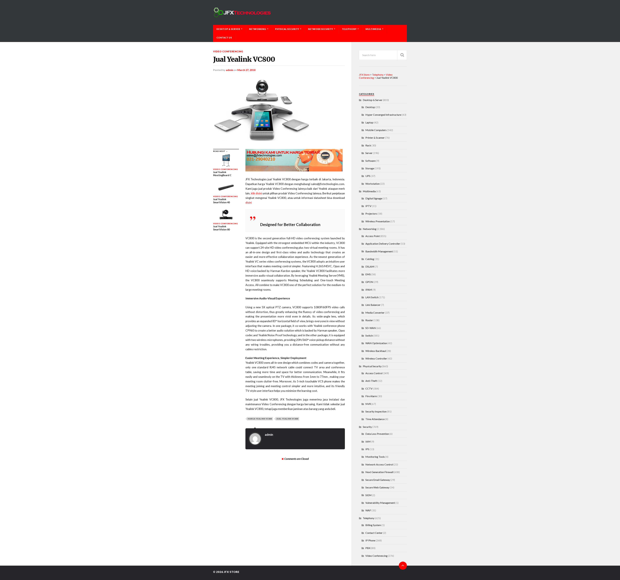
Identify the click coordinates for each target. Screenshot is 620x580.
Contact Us (224, 37)
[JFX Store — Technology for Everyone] (310, 12)
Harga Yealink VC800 (260, 419)
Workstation (372, 183)
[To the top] (403, 566)
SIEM (368, 495)
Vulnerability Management (380, 502)
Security (367, 426)
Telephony (349, 29)
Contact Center (373, 532)
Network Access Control (379, 464)
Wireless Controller (376, 358)
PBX (367, 547)
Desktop (370, 107)
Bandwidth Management (379, 251)
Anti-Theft (371, 380)
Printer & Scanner (375, 137)
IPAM (368, 289)
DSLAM (369, 266)
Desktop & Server (228, 29)
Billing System (373, 525)
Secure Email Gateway (377, 479)
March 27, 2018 (246, 69)
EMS (368, 274)
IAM (368, 441)
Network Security (320, 29)
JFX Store (231, 572)
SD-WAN (370, 327)
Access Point (372, 235)
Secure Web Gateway (377, 487)
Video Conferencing (228, 51)
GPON (369, 281)
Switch (369, 335)
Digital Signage (373, 198)
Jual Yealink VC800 (244, 59)
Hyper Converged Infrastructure (383, 114)
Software (370, 160)
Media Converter (374, 312)
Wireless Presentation (377, 221)
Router (369, 320)
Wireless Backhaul (375, 350)
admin (229, 69)
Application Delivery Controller (382, 243)
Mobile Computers (376, 130)
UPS (367, 175)
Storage (369, 168)
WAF (368, 510)
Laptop (369, 122)
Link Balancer (372, 304)
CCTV (368, 388)
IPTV (368, 205)
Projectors (371, 213)
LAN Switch (371, 297)
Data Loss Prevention (377, 433)
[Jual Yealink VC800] (279, 110)
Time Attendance (375, 419)
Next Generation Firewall (379, 472)
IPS (367, 449)
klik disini (257, 193)
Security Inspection (376, 411)
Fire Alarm (371, 396)
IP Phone (370, 540)
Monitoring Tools (375, 456)
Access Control (373, 373)
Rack (368, 145)
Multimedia (373, 29)
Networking (257, 29)
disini (248, 202)
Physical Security (287, 29)
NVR (368, 403)
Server (368, 152)
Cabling (369, 258)
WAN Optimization (376, 343)
